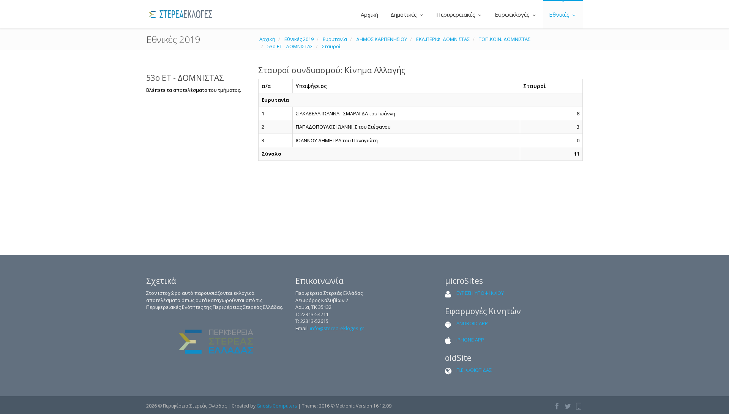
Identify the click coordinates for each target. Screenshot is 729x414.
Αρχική (368, 14)
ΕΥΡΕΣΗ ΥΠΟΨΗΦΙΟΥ (480, 293)
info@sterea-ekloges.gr (337, 328)
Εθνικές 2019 (299, 39)
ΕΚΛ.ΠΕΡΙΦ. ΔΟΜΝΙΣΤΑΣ (443, 39)
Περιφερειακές (456, 14)
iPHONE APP (470, 339)
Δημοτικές (404, 14)
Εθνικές (560, 14)
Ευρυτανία (335, 39)
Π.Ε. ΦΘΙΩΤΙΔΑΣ (474, 370)
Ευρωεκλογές (513, 14)
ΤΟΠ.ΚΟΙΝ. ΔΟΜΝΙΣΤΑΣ (504, 39)
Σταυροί (331, 46)
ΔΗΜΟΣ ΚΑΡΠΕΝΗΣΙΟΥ (381, 39)
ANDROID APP (472, 323)
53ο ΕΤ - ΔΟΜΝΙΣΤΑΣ (290, 46)
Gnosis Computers (277, 406)
